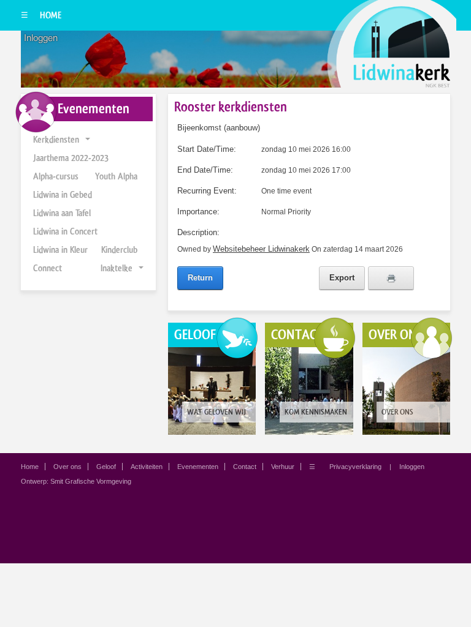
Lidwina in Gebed (62, 195)
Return (200, 277)
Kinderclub (119, 250)
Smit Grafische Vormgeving (90, 481)
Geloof (106, 466)
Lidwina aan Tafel (62, 213)
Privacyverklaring (355, 466)
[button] (87, 139)
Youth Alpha (116, 176)
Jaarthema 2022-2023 (71, 158)
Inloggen (41, 37)
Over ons (67, 466)
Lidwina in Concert (65, 231)
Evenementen (197, 466)
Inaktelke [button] (116, 268)
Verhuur (282, 466)
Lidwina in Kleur (60, 250)
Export (341, 277)
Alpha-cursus (55, 176)
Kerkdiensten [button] (56, 139)
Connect (47, 268)
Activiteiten (147, 466)
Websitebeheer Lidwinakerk (261, 248)
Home (50, 15)
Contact (244, 466)
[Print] (391, 278)
